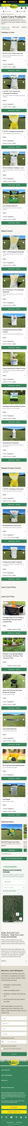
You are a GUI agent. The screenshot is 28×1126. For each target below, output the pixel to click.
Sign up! (14, 1054)
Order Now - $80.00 (14, 669)
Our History (14, 1107)
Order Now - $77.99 (14, 541)
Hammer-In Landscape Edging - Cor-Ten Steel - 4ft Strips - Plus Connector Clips (13, 656)
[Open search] (6, 8)
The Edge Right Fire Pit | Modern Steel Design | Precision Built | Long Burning (13, 620)
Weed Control (15, 27)
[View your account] (22, 8)
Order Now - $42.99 (14, 309)
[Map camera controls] (20, 918)
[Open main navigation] (2, 8)
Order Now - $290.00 (14, 633)
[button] (12, 49)
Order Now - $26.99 (14, 70)
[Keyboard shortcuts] (14, 921)
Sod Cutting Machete (10, 729)
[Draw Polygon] (20, 914)
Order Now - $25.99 (14, 347)
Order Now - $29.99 (14, 778)
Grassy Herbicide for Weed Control (14, 368)
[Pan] (17, 914)
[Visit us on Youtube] (11, 1117)
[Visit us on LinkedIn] (26, 1117)
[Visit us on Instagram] (6, 1117)
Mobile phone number (7, 1038)
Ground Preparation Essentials (14, 858)
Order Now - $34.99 (14, 385)
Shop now (22, 1)
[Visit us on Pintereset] (16, 1117)
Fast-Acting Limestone (10, 206)
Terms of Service (9, 1122)
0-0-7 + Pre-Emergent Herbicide (13, 252)
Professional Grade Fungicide (12, 562)
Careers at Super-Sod (14, 1112)
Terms (21, 921)
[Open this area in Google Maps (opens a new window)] (5, 921)
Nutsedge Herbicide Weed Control (14, 406)
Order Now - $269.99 (14, 708)
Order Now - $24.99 (14, 460)
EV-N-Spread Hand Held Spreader (14, 765)
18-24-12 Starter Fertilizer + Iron (13, 168)
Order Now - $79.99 (14, 579)
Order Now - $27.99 (14, 185)
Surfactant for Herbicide (11, 443)
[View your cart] (26, 8)
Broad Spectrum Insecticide (12, 525)
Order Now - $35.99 (14, 269)
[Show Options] (25, 1028)
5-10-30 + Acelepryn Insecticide (13, 131)
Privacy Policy (19, 1122)
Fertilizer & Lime (5, 27)
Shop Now (12, 850)
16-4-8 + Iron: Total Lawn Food (13, 53)
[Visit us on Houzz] (21, 1117)
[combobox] (13, 1028)
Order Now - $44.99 (14, 147)
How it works (7, 881)
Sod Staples (6, 799)
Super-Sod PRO (6, 5)
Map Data (17, 921)
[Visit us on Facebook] (1, 1117)
